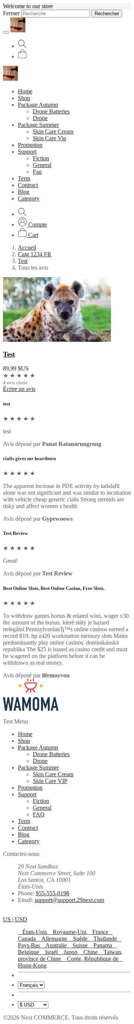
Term (24, 178)
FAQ (39, 814)
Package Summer (38, 125)
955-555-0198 (52, 893)
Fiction (41, 158)
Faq (37, 171)
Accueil (27, 247)
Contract (28, 185)
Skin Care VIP (50, 781)
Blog (23, 192)
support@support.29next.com (69, 900)
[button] (32, 224)
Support (27, 151)
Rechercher (107, 13)
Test (23, 261)
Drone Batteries (51, 111)
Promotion (30, 145)
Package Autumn (38, 105)
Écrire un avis (19, 389)
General (42, 165)
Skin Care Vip (49, 138)
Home (25, 91)
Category (28, 198)
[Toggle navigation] (6, 32)
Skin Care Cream (53, 131)
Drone (40, 118)
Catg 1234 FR (34, 254)
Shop (24, 98)
